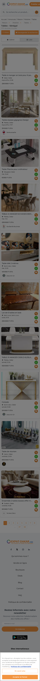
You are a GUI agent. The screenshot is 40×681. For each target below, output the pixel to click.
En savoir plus (20, 671)
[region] (20, 666)
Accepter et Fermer (20, 677)
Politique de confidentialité (21, 666)
